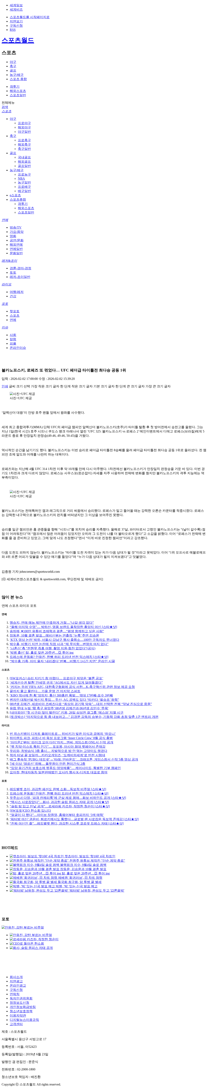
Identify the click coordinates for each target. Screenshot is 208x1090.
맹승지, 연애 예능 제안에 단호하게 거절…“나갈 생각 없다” (52, 622)
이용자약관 (18, 1015)
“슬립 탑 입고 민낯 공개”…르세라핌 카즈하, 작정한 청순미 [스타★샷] (60, 806)
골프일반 (24, 166)
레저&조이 (9, 260)
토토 (13, 272)
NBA (21, 178)
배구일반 (24, 191)
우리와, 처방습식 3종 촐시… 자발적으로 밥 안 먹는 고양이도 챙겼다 (58, 751)
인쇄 (5, 386)
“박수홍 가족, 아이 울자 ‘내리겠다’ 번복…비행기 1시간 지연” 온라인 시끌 (62, 661)
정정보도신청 (19, 1002)
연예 (5, 220)
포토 (5, 303)
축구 (13, 66)
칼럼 (13, 339)
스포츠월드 (18, 40)
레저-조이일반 (20, 277)
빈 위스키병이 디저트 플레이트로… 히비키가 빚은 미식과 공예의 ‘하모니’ (63, 733)
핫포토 (15, 311)
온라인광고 (18, 985)
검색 (5, 107)
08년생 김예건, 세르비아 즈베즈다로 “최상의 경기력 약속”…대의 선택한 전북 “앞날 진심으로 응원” (81, 704)
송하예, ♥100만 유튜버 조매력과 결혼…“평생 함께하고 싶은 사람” (57, 631)
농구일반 (24, 182)
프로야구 (24, 123)
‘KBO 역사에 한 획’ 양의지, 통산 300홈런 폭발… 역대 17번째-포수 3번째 (61, 695)
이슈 (5, 327)
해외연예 (16, 244)
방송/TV (16, 227)
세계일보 (16, 5)
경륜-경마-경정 (20, 268)
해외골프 (24, 161)
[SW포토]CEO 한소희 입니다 (30, 810)
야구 (13, 62)
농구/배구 (17, 74)
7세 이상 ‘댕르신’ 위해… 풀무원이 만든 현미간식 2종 (47, 763)
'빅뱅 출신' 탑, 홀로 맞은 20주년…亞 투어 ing (42, 652)
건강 (13, 296)
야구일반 (24, 131)
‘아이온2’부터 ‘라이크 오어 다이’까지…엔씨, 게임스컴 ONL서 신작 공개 (61, 742)
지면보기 (16, 21)
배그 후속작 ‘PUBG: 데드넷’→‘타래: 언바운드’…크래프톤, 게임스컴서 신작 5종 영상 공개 (74, 759)
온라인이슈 (18, 347)
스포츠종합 (18, 199)
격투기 (15, 86)
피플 (13, 343)
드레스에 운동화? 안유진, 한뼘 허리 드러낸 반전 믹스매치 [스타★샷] (59, 657)
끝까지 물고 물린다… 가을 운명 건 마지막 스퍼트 (45, 691)
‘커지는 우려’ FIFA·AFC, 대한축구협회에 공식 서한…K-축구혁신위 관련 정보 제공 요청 (72, 687)
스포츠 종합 (18, 79)
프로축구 (24, 140)
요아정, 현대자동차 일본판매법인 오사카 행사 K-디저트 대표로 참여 (58, 772)
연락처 (15, 994)
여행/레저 (17, 292)
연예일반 (16, 249)
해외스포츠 (18, 91)
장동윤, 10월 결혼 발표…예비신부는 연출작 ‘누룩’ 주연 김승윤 (54, 635)
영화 (13, 236)
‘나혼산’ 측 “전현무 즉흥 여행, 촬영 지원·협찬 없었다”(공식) (52, 648)
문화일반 (16, 253)
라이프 (6, 284)
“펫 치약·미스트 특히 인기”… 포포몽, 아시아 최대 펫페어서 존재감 (57, 746)
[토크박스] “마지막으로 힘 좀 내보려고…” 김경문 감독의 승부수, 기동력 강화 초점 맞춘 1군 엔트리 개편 (84, 717)
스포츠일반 (18, 95)
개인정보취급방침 (23, 1007)
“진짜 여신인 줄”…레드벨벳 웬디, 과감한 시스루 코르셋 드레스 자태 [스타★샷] (67, 823)
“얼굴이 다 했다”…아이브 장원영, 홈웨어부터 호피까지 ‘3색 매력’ (57, 815)
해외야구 (24, 127)
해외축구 (24, 144)
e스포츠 (15, 195)
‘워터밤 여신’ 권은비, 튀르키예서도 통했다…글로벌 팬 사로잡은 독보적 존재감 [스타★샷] (74, 819)
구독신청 (16, 25)
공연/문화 (17, 240)
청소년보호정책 (21, 1011)
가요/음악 (17, 231)
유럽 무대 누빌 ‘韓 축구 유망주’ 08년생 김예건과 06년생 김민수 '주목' (59, 708)
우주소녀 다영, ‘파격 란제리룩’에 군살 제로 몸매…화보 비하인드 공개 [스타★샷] (68, 797)
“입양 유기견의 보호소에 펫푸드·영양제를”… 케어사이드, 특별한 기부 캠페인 (65, 768)
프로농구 (24, 174)
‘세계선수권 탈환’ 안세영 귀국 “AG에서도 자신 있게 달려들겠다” (56, 682)
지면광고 (16, 981)
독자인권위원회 (21, 998)
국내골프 (24, 157)
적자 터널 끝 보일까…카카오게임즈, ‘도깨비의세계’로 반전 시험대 (57, 755)
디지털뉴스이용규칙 (24, 1019)
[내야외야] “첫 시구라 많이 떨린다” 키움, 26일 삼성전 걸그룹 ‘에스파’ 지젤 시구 (67, 712)
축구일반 (24, 148)
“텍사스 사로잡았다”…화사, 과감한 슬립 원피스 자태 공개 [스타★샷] (59, 802)
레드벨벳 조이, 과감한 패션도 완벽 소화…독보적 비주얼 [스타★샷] (58, 789)
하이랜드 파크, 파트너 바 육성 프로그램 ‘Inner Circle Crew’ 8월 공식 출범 (61, 738)
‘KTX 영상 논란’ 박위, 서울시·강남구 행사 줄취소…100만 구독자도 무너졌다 (64, 639)
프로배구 (24, 186)
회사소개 (16, 977)
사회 (13, 335)
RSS (13, 29)
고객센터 (16, 1024)
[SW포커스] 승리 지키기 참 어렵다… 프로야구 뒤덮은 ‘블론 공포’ (56, 678)
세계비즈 (16, 9)
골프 (13, 70)
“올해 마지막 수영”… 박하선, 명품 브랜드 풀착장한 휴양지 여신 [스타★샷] (63, 627)
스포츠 (6, 111)
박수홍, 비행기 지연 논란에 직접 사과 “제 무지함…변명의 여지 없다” (59, 644)
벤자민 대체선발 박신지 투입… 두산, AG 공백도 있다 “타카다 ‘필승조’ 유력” (64, 699)
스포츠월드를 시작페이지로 (30, 17)
